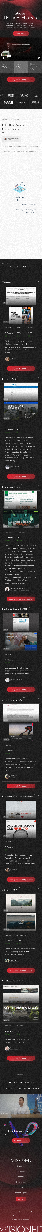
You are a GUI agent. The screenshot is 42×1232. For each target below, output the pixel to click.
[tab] (5, 1114)
